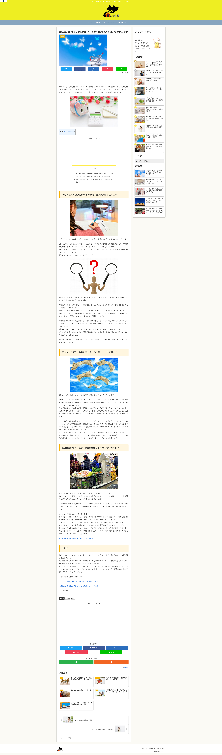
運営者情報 (152, 748)
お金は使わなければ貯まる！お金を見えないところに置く (79, 586)
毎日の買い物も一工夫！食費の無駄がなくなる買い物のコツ (94, 179)
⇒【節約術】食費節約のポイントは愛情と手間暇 (76, 538)
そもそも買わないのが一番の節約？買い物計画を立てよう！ (94, 173)
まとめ (78, 182)
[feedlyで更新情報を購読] (76, 662)
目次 (91, 168)
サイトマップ (143, 748)
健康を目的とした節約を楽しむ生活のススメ (82, 581)
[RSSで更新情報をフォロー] (111, 662)
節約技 (62, 598)
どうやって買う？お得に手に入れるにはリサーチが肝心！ (94, 176)
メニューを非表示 (69, 131)
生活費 (68, 598)
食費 (73, 598)
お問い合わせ (160, 748)
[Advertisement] (94, 78)
